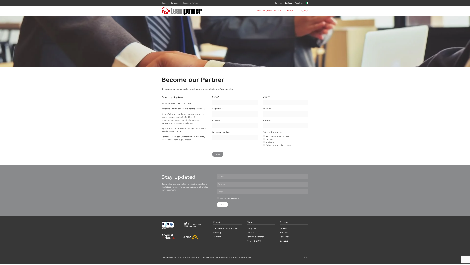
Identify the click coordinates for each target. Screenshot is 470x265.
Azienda (216, 120)
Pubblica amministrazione (278, 145)
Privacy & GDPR (254, 241)
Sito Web (267, 120)
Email (266, 97)
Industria (270, 139)
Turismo (269, 142)
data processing (233, 198)
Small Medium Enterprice (225, 228)
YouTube (284, 232)
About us (299, 3)
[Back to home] (182, 11)
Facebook (284, 237)
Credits (305, 257)
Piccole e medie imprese (277, 136)
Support (284, 241)
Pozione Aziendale (220, 132)
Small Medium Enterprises (268, 11)
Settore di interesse (272, 132)
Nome (215, 97)
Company (278, 3)
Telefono (267, 108)
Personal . (229, 198)
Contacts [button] (289, 3)
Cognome (217, 108)
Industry (291, 11)
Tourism (304, 11)
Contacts (251, 232)
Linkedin (284, 228)
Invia (218, 154)
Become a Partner (255, 237)
